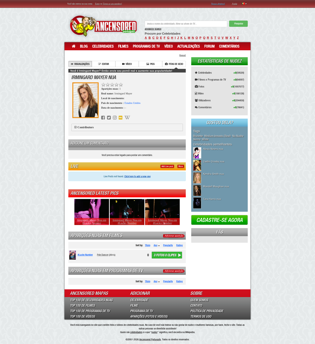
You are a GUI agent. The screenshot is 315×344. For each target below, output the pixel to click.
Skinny (197, 139)
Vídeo (168, 46)
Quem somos (199, 300)
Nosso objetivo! (218, 4)
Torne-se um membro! (112, 4)
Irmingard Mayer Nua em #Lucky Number (91, 221)
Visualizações (82, 63)
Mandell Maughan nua (216, 186)
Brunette (198, 135)
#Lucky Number (85, 254)
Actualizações (188, 46)
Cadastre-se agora (219, 220)
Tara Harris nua (212, 199)
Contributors (85, 127)
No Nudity (237, 135)
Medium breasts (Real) (217, 135)
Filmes (123, 46)
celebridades (136, 332)
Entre (97, 4)
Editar (105, 63)
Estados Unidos (132, 103)
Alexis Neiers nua (213, 148)
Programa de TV (141, 311)
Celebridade (139, 300)
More (180, 166)
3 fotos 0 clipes (165, 255)
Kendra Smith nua (213, 173)
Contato (196, 306)
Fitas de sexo (176, 63)
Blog (84, 46)
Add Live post (167, 166)
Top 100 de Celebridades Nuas (91, 300)
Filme (134, 306)
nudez (154, 332)
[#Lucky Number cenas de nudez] (73, 255)
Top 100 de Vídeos (82, 316)
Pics (152, 63)
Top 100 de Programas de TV (90, 311)
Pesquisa (238, 23)
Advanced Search (153, 29)
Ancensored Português (150, 339)
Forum (209, 46)
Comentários (229, 46)
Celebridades (103, 46)
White (205, 139)
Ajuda (234, 4)
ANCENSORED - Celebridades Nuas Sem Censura (103, 26)
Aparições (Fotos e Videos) (149, 316)
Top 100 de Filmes (82, 306)
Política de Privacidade (206, 311)
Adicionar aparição (174, 235)
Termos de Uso (200, 316)
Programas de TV (146, 46)
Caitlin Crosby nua (213, 161)
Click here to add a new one (137, 176)
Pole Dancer (102, 254)
